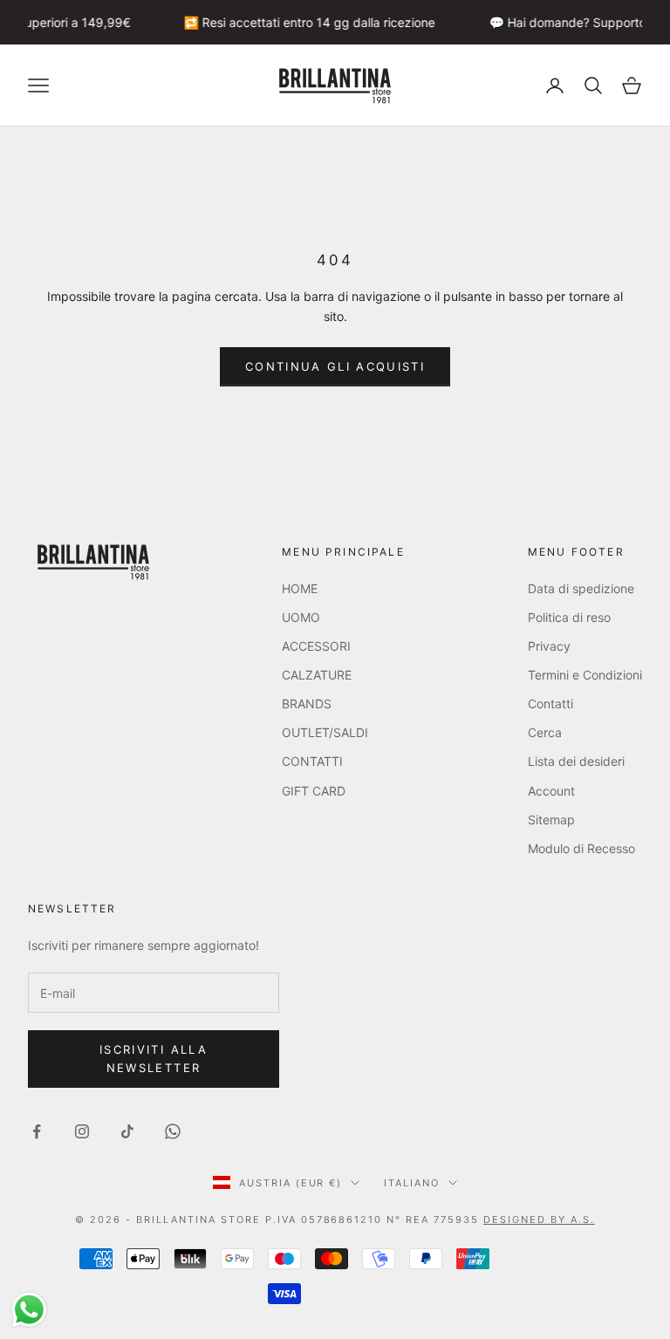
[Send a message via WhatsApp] (29, 1309)
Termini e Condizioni (585, 674)
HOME (300, 588)
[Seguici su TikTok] (127, 1131)
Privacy (549, 646)
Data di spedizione (581, 588)
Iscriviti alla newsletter (153, 1058)
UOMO (301, 617)
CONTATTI (312, 761)
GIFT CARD (313, 790)
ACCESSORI (316, 646)
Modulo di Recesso (581, 848)
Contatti (550, 703)
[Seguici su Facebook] (36, 1131)
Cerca (545, 732)
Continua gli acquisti (335, 366)
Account (551, 790)
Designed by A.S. (539, 1219)
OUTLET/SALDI (325, 732)
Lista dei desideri (576, 761)
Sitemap (551, 819)
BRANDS (307, 703)
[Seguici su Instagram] (82, 1131)
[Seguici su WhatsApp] (172, 1131)
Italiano (412, 1183)
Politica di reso (569, 617)
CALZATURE (317, 674)
